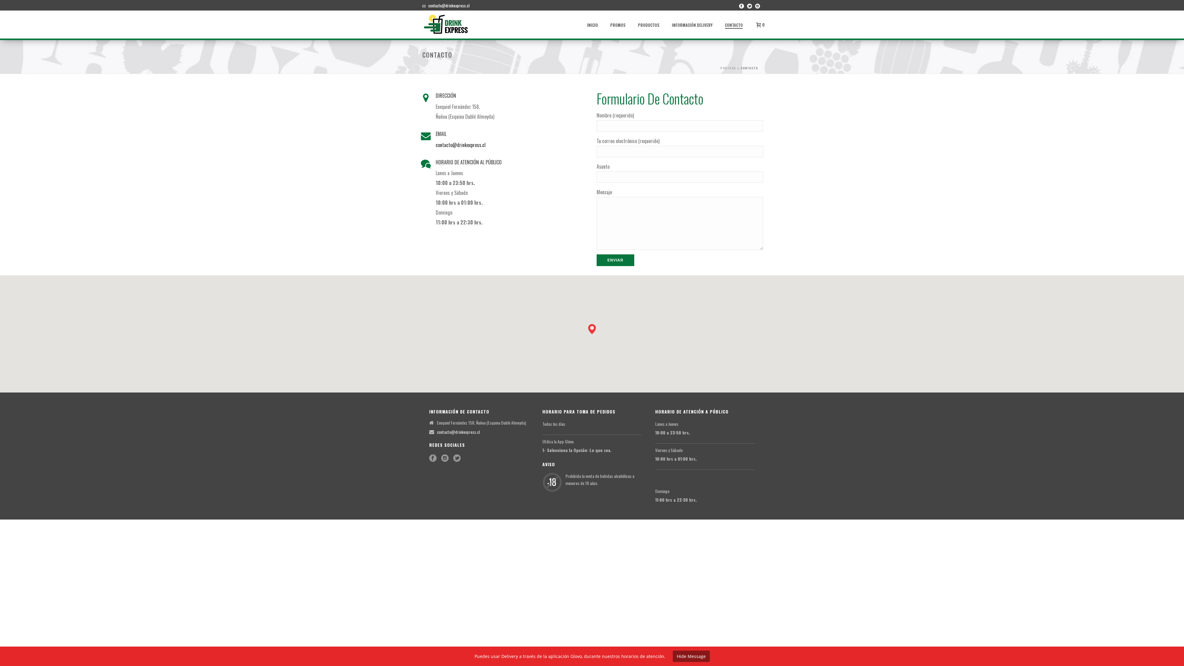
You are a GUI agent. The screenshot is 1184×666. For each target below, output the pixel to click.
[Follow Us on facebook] (433, 458)
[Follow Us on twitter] (457, 458)
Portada (728, 68)
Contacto (734, 25)
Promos (618, 25)
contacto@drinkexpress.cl (449, 5)
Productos (649, 25)
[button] (592, 329)
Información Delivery (692, 25)
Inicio (592, 25)
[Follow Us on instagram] (445, 458)
